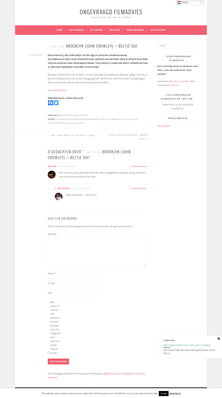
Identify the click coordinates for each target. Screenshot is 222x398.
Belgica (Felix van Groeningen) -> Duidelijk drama (128, 137)
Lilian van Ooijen (181, 81)
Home (59, 29)
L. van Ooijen (62, 188)
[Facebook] (50, 102)
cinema (81, 119)
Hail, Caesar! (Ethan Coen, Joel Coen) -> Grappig (73, 135)
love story (123, 119)
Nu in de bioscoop (68, 115)
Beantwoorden (138, 166)
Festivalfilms (158, 29)
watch (81, 123)
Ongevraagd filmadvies (58, 123)
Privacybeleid (163, 126)
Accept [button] (164, 393)
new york (133, 119)
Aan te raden (76, 29)
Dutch (185, 2)
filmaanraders (92, 119)
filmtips (114, 119)
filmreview (105, 119)
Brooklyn (62, 90)
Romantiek (82, 115)
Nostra (52, 166)
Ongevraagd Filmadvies (111, 11)
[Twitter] (56, 102)
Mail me (175, 85)
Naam (52, 273)
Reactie (53, 234)
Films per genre (135, 29)
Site (50, 293)
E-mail (52, 283)
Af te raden (96, 29)
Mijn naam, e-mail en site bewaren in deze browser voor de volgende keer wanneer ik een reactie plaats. (55, 327)
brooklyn (73, 119)
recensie (74, 123)
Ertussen (114, 29)
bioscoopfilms (61, 119)
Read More (175, 393)
